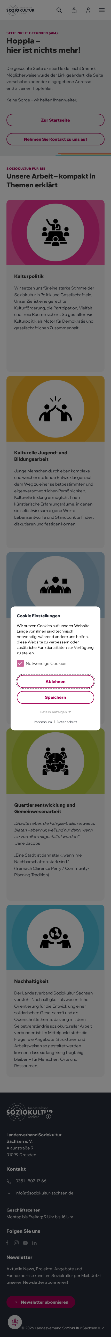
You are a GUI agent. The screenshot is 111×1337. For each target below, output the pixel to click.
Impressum (43, 722)
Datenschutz (67, 722)
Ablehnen (55, 681)
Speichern (55, 697)
